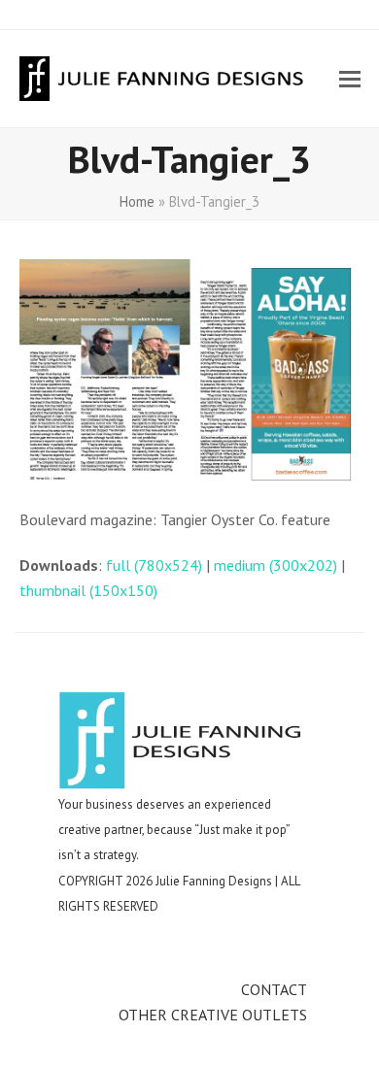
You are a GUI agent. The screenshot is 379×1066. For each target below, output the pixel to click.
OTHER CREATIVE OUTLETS (213, 1014)
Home (137, 201)
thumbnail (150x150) (88, 590)
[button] (350, 79)
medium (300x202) (275, 565)
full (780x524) (154, 565)
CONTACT (274, 989)
